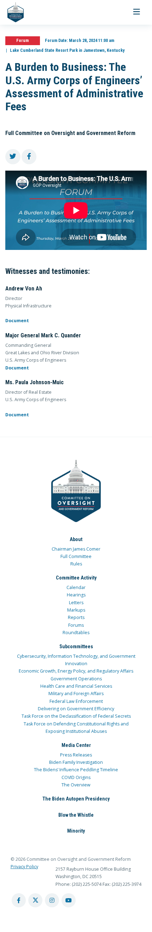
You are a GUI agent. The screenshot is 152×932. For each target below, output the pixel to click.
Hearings (76, 595)
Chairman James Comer (76, 549)
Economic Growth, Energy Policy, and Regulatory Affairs (76, 671)
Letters (76, 603)
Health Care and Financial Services (76, 686)
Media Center (76, 745)
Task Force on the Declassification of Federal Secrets (76, 716)
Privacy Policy (24, 867)
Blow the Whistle (76, 815)
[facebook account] (19, 900)
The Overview (76, 785)
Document (17, 321)
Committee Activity (76, 578)
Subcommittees (76, 646)
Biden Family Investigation (76, 762)
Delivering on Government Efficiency (76, 709)
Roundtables (76, 633)
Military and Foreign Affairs (76, 694)
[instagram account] (52, 900)
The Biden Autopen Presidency (76, 799)
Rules (76, 564)
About (76, 539)
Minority (76, 831)
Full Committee (76, 556)
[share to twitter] (13, 156)
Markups (76, 610)
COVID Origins (76, 777)
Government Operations (76, 679)
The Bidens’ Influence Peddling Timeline (76, 770)
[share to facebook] (29, 156)
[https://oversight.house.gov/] (12, 12)
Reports (76, 617)
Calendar (76, 587)
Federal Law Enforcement (76, 701)
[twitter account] (35, 900)
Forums (76, 625)
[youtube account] (69, 900)
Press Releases (76, 755)
